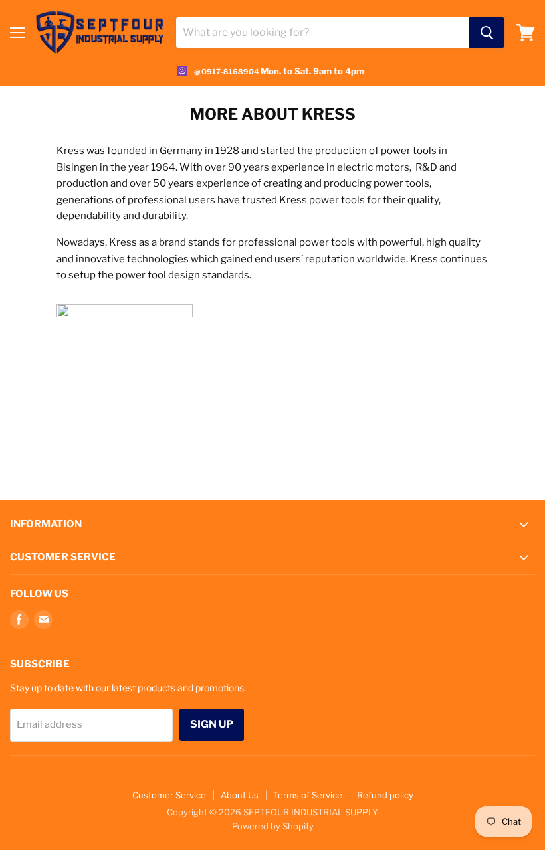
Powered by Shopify (273, 826)
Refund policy (385, 795)
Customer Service (169, 795)
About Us (240, 795)
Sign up (211, 724)
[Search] (486, 32)
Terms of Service (307, 795)
